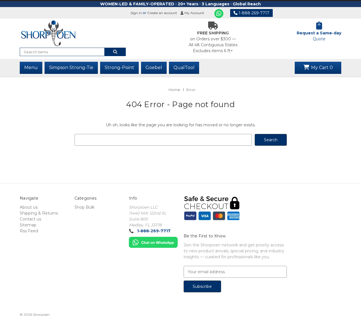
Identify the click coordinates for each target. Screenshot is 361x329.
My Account (194, 13)
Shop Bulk (84, 207)
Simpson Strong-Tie (71, 67)
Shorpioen (41, 314)
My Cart (321, 67)
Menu (31, 67)
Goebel (154, 67)
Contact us (30, 219)
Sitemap (28, 225)
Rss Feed (29, 230)
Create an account (162, 13)
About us (29, 207)
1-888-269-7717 (253, 13)
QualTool (184, 67)
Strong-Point (119, 67)
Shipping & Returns (39, 213)
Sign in (136, 13)
